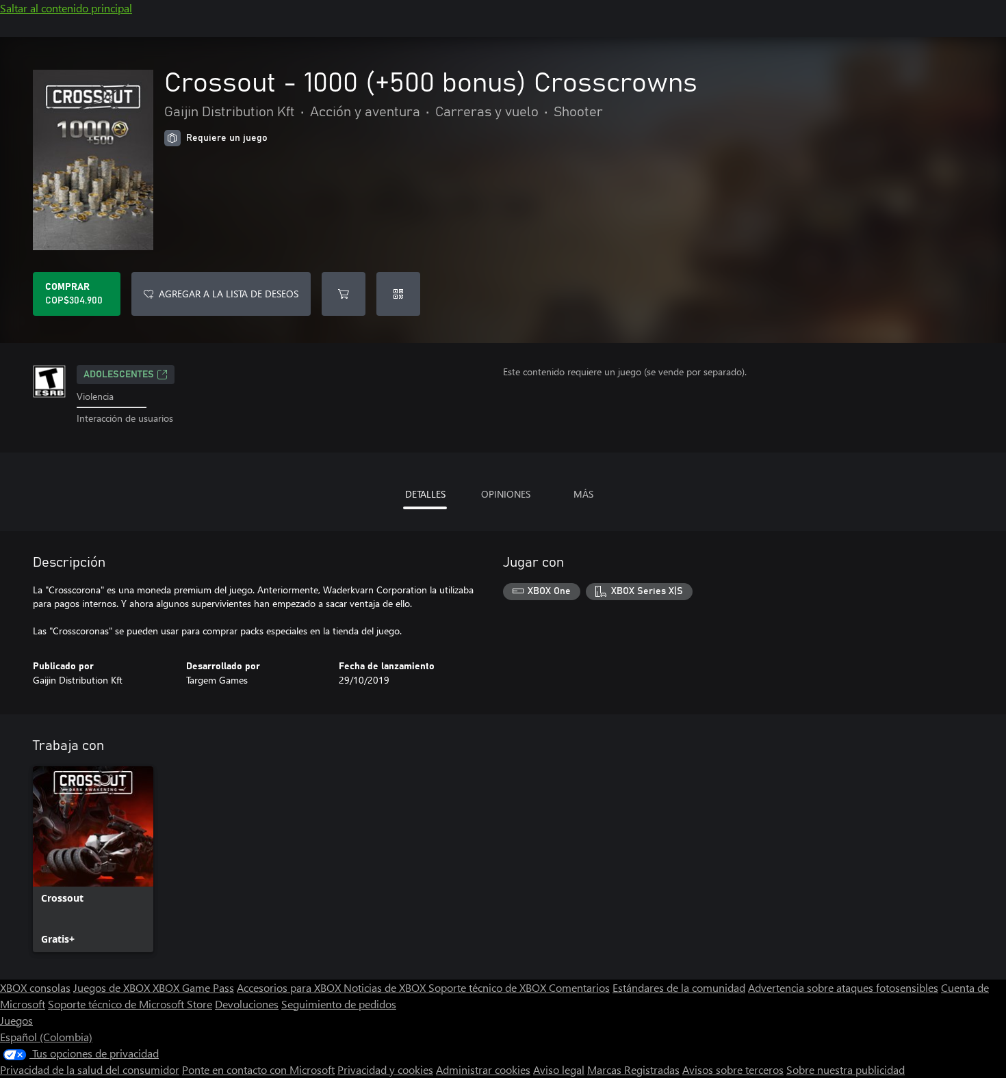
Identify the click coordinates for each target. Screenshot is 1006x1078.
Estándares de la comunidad (678, 987)
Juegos (16, 1020)
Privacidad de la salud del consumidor (89, 1069)
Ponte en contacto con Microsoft (258, 1069)
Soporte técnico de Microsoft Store (130, 1004)
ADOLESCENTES (118, 374)
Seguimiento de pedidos (338, 1004)
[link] (93, 859)
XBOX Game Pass (193, 987)
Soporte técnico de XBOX (488, 987)
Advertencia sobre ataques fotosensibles (843, 987)
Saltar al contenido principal (66, 8)
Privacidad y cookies (385, 1069)
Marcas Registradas (633, 1069)
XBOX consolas (35, 987)
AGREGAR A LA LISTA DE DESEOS (228, 293)
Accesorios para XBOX (290, 987)
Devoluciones (247, 1004)
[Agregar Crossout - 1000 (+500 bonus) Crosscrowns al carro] (343, 294)
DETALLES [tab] (425, 493)
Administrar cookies (483, 1069)
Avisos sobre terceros (733, 1069)
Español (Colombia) (46, 1036)
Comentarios (579, 987)
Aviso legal (558, 1069)
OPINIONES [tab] (505, 493)
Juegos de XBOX (113, 987)
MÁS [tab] (583, 493)
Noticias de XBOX (386, 987)
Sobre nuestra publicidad (845, 1069)
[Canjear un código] (398, 294)
